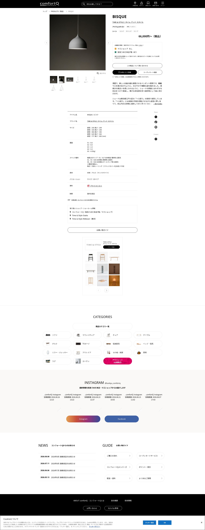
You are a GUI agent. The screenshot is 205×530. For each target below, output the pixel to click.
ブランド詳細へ (111, 247)
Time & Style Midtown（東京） (84, 218)
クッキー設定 (149, 522)
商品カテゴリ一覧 (102, 326)
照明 (131, 26)
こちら (140, 45)
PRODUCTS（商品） (58, 11)
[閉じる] (201, 522)
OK (165, 522)
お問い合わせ (92, 508)
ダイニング (128, 31)
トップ (45, 11)
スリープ (136, 31)
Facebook (122, 419)
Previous (47, 43)
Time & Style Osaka (80, 215)
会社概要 (114, 500)
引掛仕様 (74, 200)
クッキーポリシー (94, 526)
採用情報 (128, 500)
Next (108, 43)
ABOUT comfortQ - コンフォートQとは (88, 500)
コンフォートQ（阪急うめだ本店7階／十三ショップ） (93, 212)
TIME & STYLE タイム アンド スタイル (127, 22)
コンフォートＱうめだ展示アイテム (87, 200)
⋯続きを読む (157, 104)
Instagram (83, 419)
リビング (121, 31)
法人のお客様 (113, 508)
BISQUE (71, 11)
